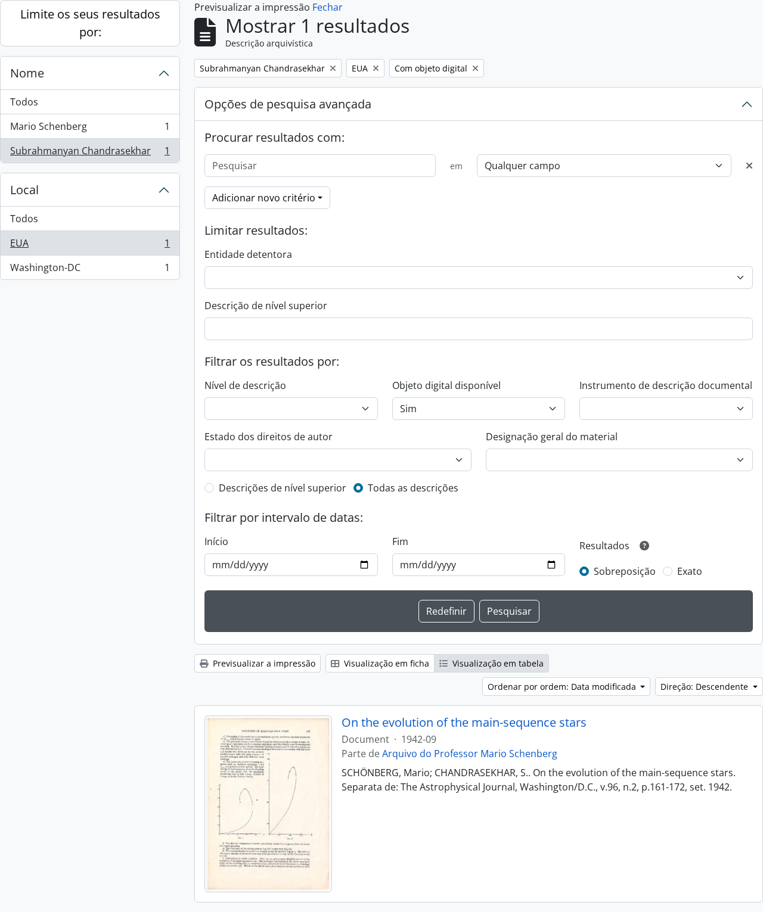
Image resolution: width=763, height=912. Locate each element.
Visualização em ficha (385, 663)
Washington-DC (90, 270)
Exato (689, 571)
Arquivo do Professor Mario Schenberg (469, 753)
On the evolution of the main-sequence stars (464, 722)
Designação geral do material (552, 436)
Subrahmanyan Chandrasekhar (90, 153)
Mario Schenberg (90, 129)
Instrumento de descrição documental (665, 385)
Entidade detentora (248, 254)
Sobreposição (625, 571)
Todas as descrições (413, 487)
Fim (400, 541)
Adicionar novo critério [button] (263, 197)
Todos (24, 101)
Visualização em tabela (497, 663)
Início (216, 541)
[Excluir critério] (749, 165)
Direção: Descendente (705, 686)
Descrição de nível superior (265, 305)
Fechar (327, 7)
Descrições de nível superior (282, 487)
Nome (27, 73)
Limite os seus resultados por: (90, 23)
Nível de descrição (245, 385)
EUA (90, 246)
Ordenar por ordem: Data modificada (563, 686)
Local (24, 190)
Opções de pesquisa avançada (287, 104)
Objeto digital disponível (446, 385)
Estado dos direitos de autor (268, 436)
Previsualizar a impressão (262, 663)
